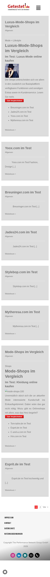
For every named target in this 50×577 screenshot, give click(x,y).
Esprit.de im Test (19, 428)
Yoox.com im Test (19, 116)
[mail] (31, 555)
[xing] (25, 555)
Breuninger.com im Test (22, 107)
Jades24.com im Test (21, 112)
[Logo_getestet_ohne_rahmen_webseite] (18, 3)
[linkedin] (19, 555)
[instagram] (12, 555)
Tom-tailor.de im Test (21, 423)
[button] (5, 572)
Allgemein (9, 30)
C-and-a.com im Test (21, 432)
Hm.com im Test (18, 436)
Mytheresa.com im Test (22, 120)
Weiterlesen (9, 130)
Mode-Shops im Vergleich (24, 352)
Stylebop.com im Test (21, 272)
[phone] (37, 555)
